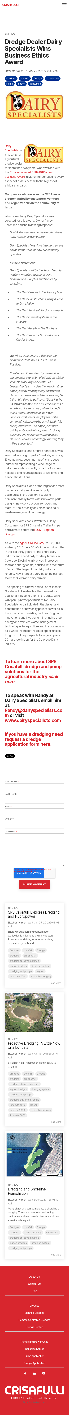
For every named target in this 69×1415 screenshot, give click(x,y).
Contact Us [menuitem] (34, 1283)
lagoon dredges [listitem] (18, 966)
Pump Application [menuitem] (34, 1356)
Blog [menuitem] (34, 1291)
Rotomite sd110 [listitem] (18, 1104)
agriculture (35, 83)
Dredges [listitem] (14, 950)
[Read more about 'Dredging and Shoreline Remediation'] (34, 1154)
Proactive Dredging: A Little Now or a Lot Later (34, 1045)
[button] (64, 3)
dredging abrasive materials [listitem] (24, 960)
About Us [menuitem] (34, 1276)
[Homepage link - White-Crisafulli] (34, 1392)
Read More (55, 983)
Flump (9, 83)
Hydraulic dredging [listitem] (41, 976)
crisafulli (25, 78)
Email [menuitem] (39, 1398)
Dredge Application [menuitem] (34, 1363)
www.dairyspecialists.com (33, 720)
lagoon (21, 83)
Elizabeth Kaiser (14, 71)
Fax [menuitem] (54, 1398)
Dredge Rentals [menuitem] (34, 1327)
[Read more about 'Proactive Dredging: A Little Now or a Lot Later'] (34, 1012)
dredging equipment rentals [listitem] (24, 1099)
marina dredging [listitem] (33, 1232)
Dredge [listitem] (41, 950)
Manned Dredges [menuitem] (34, 1312)
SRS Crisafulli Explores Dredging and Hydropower (34, 914)
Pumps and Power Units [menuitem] (34, 1341)
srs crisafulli (53, 78)
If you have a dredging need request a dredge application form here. (34, 739)
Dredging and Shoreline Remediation (27, 1191)
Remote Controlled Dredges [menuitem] (34, 1320)
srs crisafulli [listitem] (30, 955)
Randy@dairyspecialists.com (33, 713)
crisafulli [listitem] (28, 950)
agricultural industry (32, 543)
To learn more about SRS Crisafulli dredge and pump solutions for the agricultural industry (33, 671)
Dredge (38, 78)
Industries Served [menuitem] (34, 1348)
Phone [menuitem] (47, 1398)
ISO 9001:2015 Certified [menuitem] (22, 1398)
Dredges (11, 78)
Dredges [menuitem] (34, 1305)
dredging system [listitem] (40, 966)
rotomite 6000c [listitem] (18, 976)
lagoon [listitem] (40, 971)
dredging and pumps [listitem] (21, 971)
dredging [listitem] (14, 955)
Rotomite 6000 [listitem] (18, 1115)
